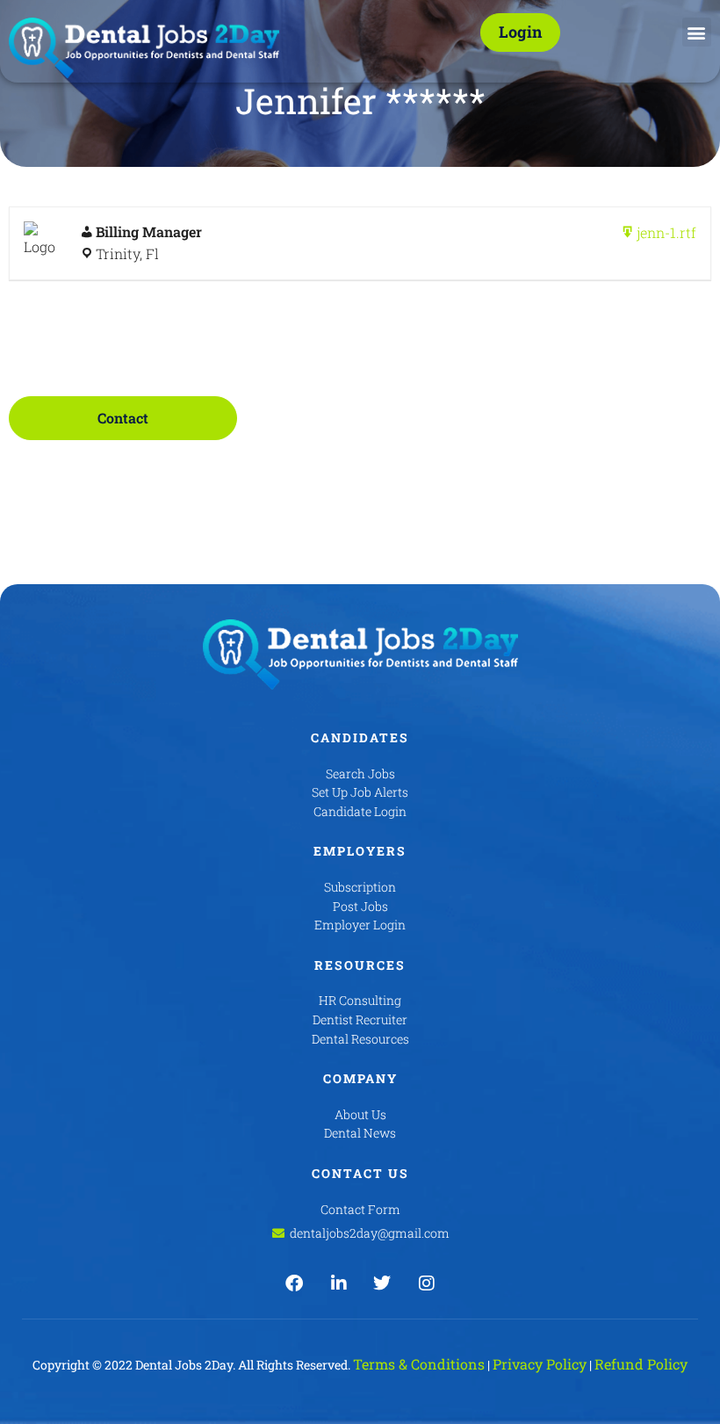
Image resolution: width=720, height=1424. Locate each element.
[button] (696, 32)
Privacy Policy (540, 1364)
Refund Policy (641, 1364)
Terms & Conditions (419, 1364)
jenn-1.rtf (666, 232)
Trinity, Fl (127, 253)
